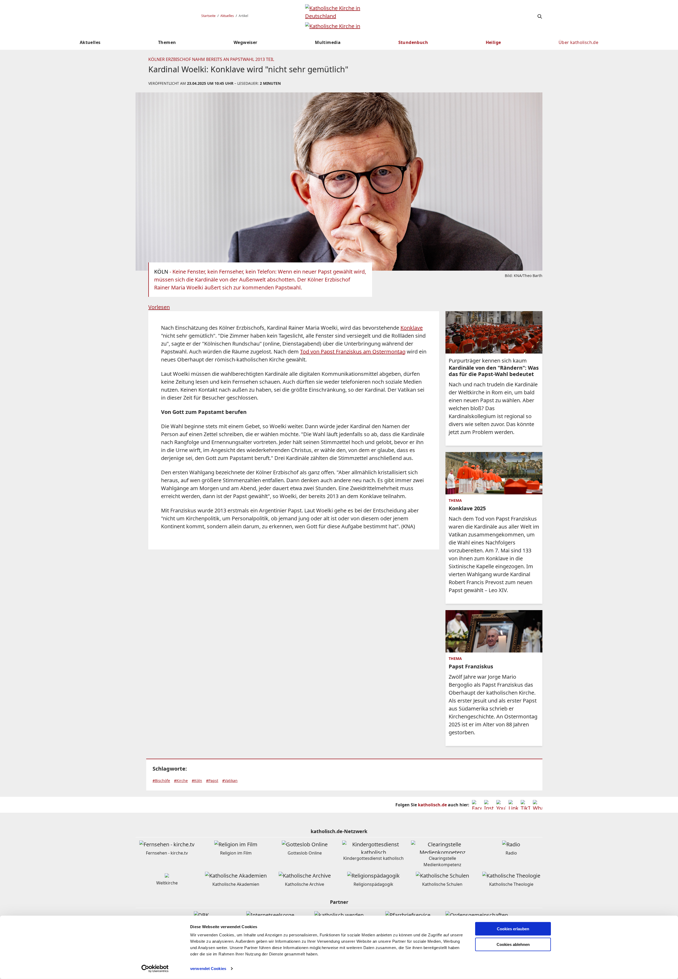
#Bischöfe (161, 780)
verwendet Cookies (208, 968)
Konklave (411, 327)
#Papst (212, 780)
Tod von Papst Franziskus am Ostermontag (352, 351)
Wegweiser (245, 42)
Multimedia (328, 42)
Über (578, 42)
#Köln (197, 780)
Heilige (493, 42)
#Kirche (181, 780)
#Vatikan (230, 780)
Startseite (208, 16)
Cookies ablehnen (513, 944)
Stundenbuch (413, 42)
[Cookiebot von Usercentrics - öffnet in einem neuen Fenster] (155, 969)
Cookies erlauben (513, 929)
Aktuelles (227, 16)
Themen (167, 42)
